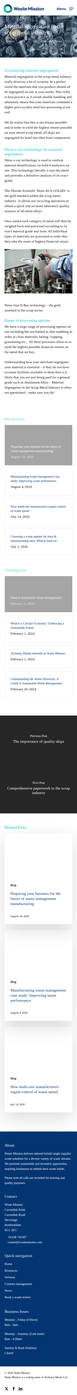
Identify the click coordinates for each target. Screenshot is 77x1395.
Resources (11, 1270)
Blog (36, 41)
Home (8, 1264)
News (58, 41)
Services (10, 1277)
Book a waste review (18, 1297)
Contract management (18, 1284)
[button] (65, 8)
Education (47, 41)
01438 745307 (17, 1237)
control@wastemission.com (25, 1242)
